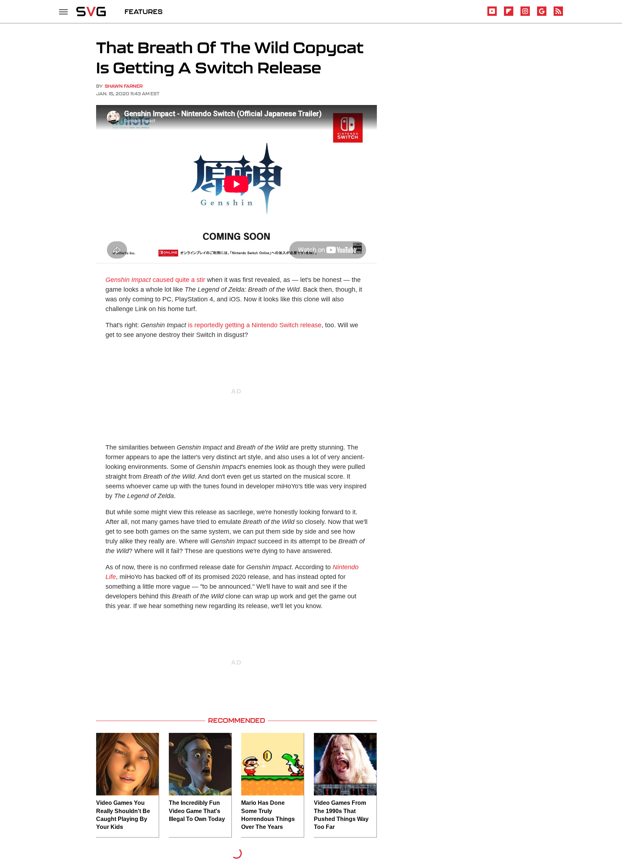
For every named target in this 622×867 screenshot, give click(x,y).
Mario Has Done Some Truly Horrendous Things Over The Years (268, 815)
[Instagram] (525, 15)
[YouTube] (492, 15)
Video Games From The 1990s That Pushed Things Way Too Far (341, 815)
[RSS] (558, 15)
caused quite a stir (155, 279)
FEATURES (144, 11)
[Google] (541, 15)
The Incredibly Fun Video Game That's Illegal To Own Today (197, 811)
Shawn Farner (124, 86)
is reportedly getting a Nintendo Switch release (254, 325)
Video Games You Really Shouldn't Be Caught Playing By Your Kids (123, 815)
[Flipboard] (508, 15)
